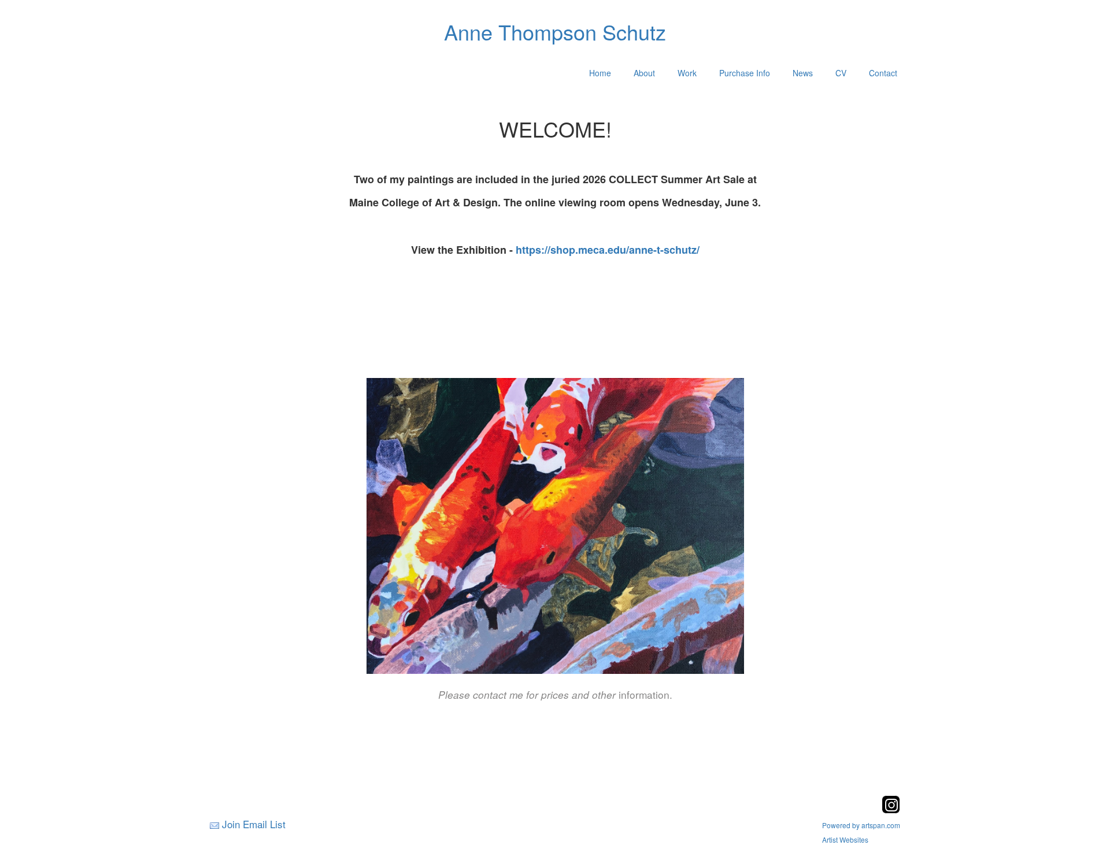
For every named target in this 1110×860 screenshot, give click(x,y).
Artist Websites (845, 839)
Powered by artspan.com (861, 825)
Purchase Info (744, 73)
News (803, 73)
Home (600, 73)
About (644, 73)
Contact (883, 73)
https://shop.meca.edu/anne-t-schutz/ (608, 249)
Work (687, 73)
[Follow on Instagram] (891, 810)
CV (840, 73)
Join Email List (254, 824)
